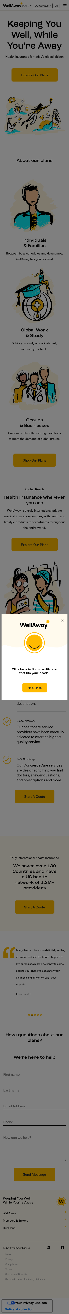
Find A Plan (35, 688)
